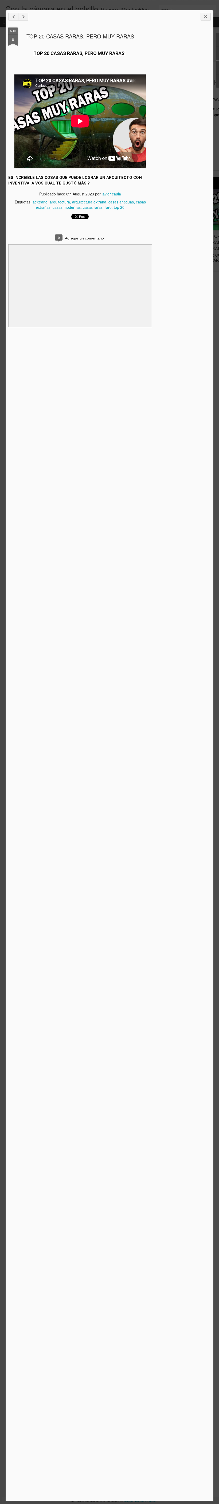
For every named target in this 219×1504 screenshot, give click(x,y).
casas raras (93, 207)
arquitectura (60, 202)
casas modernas (67, 207)
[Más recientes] (13, 17)
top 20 (119, 207)
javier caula (111, 194)
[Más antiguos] (23, 17)
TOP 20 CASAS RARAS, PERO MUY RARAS (80, 36)
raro (108, 207)
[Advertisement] (181, 112)
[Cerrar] (206, 17)
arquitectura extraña (89, 202)
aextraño (40, 202)
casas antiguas (121, 202)
